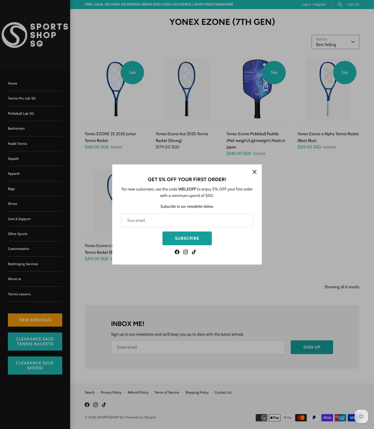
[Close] (254, 171)
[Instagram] (185, 252)
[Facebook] (177, 252)
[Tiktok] (194, 252)
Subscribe (187, 238)
